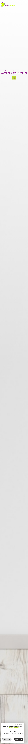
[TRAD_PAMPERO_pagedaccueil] (8, 7)
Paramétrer (7, 739)
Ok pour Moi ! (18, 739)
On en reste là (18, 724)
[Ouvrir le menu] (26, 2)
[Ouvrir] (14, 77)
